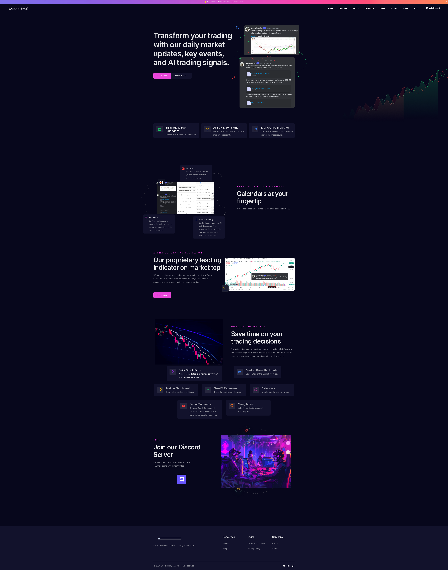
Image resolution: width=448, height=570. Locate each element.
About (275, 543)
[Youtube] (284, 566)
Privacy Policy (254, 548)
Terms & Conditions (256, 543)
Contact (275, 548)
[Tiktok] (288, 566)
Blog (225, 548)
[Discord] (181, 479)
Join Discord (434, 8)
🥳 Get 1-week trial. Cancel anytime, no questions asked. (224, 2)
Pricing (226, 543)
